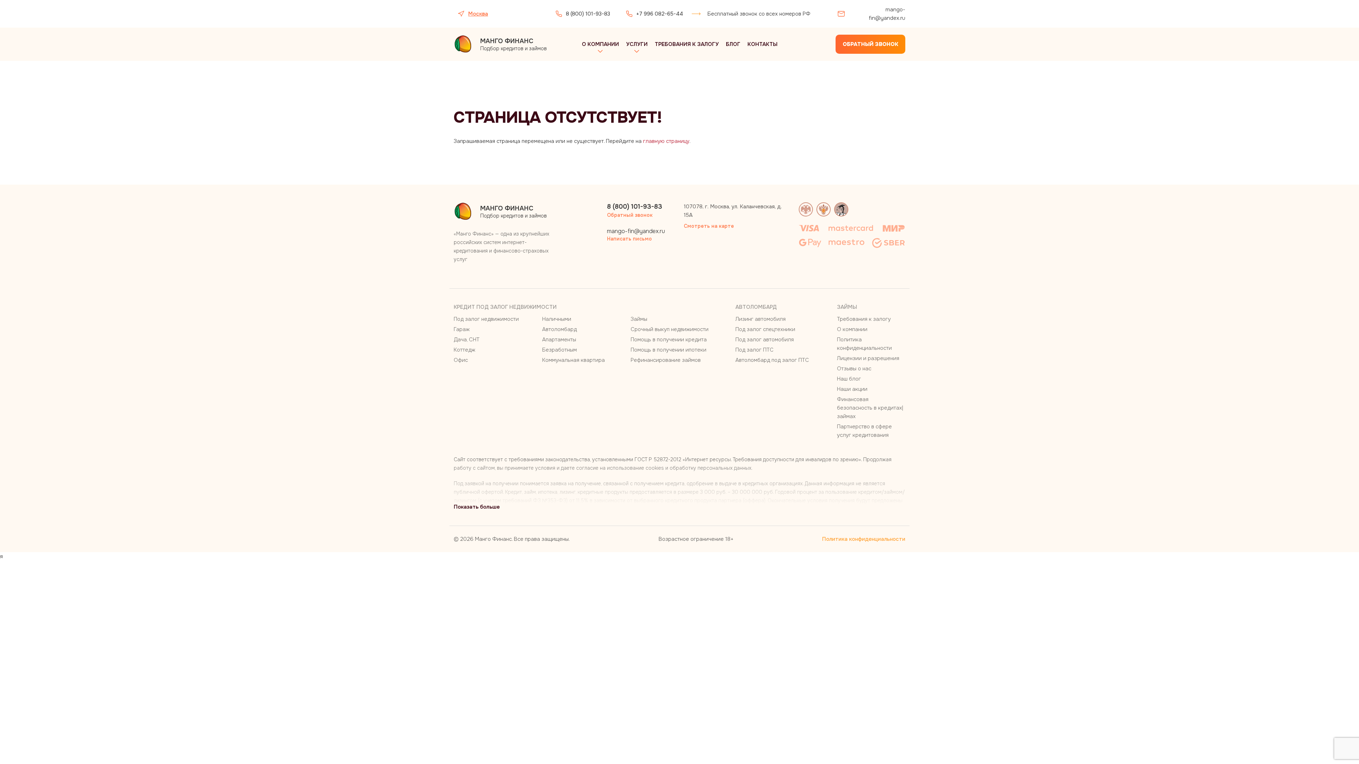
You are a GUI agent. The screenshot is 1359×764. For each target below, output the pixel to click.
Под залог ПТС (754, 349)
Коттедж (464, 349)
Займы (639, 319)
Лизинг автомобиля (760, 319)
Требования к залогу (687, 44)
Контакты (762, 44)
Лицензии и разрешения (868, 358)
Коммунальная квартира (573, 360)
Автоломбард (559, 329)
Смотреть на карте (709, 226)
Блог (733, 44)
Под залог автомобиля (764, 339)
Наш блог (849, 378)
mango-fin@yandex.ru (887, 14)
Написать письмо (629, 239)
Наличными (556, 319)
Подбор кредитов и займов (513, 44)
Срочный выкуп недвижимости (670, 329)
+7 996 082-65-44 (659, 13)
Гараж (462, 329)
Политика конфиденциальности (863, 539)
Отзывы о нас (854, 368)
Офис (461, 360)
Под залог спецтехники (765, 329)
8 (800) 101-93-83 (588, 13)
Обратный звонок (870, 44)
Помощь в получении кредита (669, 339)
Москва (478, 13)
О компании (600, 44)
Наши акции (852, 389)
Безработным (559, 349)
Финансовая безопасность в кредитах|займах (870, 408)
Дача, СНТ (467, 339)
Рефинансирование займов (666, 360)
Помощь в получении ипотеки (668, 349)
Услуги (637, 44)
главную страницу (666, 141)
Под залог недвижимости (486, 319)
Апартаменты (559, 339)
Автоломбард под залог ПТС (772, 360)
